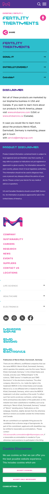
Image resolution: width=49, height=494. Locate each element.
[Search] (39, 4)
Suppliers (9, 263)
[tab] (24, 285)
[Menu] (44, 4)
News (6, 253)
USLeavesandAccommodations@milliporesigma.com (23, 434)
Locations (10, 272)
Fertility (17, 13)
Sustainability (13, 239)
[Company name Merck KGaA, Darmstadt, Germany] (6, 4)
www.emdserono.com (19, 112)
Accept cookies (24, 470)
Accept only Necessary (24, 479)
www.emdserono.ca (13, 116)
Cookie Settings (10, 486)
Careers (9, 244)
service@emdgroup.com (20, 137)
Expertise (7, 13)
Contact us (11, 268)
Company (9, 234)
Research (9, 249)
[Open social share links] (5, 32)
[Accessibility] (43, 18)
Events (8, 258)
